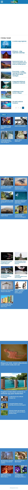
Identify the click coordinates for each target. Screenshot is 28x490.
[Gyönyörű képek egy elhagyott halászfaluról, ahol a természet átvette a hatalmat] (4, 412)
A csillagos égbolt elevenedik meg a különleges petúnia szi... (20, 475)
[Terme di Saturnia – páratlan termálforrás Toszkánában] (7, 270)
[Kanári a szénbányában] (21, 121)
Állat (2, 389)
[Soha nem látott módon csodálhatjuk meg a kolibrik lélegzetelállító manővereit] (7, 256)
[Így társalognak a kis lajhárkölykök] (21, 455)
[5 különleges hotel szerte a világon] (6, 95)
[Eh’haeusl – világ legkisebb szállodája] (6, 55)
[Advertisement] (14, 19)
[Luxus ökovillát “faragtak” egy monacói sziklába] (7, 181)
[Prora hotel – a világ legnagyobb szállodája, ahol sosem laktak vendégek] (6, 75)
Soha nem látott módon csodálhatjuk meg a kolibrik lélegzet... (6, 262)
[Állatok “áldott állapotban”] (21, 135)
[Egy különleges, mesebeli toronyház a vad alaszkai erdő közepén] (7, 455)
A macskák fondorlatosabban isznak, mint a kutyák (21, 276)
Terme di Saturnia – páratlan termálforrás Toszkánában (6, 276)
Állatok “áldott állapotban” (18, 140)
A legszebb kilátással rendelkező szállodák (18, 82)
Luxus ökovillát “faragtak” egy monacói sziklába (7, 187)
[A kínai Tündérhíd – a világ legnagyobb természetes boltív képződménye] (7, 195)
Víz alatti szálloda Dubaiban (17, 102)
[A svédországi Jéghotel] (6, 45)
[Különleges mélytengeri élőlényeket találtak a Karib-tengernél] (21, 195)
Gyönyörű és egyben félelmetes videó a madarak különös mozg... (21, 188)
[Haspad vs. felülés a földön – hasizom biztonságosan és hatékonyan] (21, 285)
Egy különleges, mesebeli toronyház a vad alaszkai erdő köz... (7, 462)
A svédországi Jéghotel (19, 41)
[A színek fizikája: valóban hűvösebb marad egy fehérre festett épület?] (7, 299)
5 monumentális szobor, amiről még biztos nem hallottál (20, 262)
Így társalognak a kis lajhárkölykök (20, 461)
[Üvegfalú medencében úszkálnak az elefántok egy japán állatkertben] (14, 381)
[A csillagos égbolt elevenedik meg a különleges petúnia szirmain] (21, 469)
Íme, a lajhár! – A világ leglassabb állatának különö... (6, 127)
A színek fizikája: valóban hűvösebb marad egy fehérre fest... (6, 305)
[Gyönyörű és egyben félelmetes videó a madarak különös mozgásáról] (21, 181)
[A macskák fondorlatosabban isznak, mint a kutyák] (21, 270)
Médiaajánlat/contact (14, 487)
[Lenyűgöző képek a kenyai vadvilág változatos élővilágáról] (21, 209)
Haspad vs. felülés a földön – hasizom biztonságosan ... (19, 291)
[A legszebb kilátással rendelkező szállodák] (6, 85)
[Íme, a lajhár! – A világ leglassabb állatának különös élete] (7, 121)
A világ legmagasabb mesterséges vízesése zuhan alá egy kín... (6, 141)
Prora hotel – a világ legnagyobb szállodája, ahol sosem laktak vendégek (19, 73)
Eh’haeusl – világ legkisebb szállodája (18, 52)
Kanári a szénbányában (20, 126)
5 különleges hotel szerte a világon (17, 92)
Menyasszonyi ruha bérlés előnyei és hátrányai (7, 291)
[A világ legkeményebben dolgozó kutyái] (7, 209)
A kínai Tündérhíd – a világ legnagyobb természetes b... (7, 202)
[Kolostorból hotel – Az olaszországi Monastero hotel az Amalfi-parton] (6, 65)
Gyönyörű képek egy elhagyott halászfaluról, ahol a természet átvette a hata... (17, 412)
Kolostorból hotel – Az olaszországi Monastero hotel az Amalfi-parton (19, 63)
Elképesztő (3, 360)
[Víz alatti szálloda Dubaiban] (6, 105)
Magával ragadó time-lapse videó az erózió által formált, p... (6, 475)
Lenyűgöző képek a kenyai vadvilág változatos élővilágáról (20, 215)
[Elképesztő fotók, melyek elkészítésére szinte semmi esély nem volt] (14, 353)
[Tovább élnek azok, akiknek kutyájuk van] (4, 398)
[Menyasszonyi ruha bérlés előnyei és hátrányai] (7, 285)
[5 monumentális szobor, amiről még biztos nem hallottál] (21, 256)
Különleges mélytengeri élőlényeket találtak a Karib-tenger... (20, 202)
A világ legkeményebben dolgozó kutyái (7, 215)
